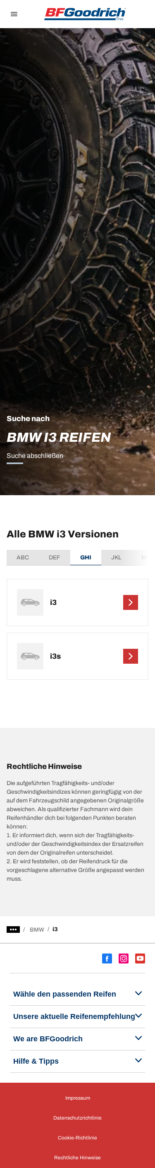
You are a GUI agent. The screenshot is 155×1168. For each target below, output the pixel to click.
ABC (23, 557)
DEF (54, 557)
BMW (37, 930)
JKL (116, 557)
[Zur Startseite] (85, 14)
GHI (85, 557)
